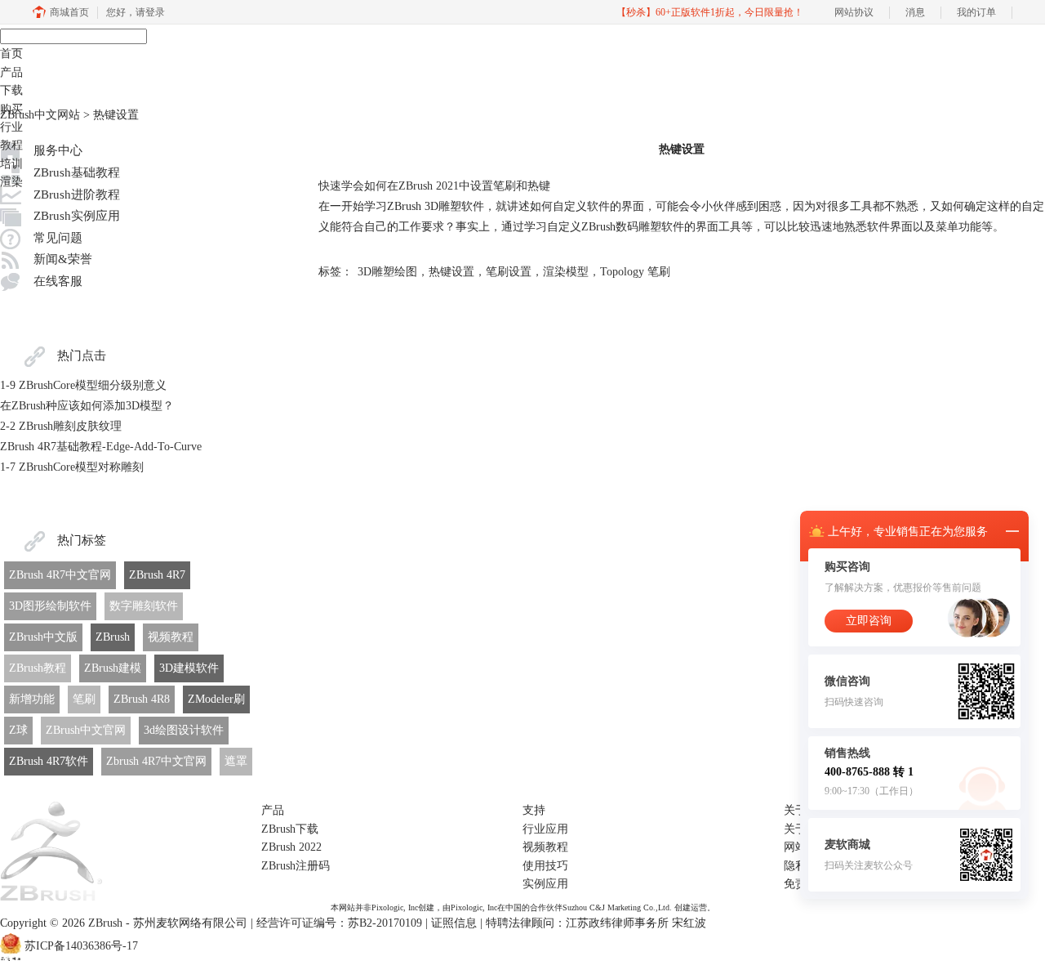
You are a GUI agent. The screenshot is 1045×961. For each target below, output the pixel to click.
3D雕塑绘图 (387, 272)
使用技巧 (545, 866)
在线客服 (57, 281)
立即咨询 (869, 621)
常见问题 (57, 237)
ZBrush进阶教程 (76, 194)
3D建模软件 (189, 668)
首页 (11, 53)
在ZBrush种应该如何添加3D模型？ (87, 406)
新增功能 (32, 699)
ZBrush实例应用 (76, 215)
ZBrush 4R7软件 (48, 761)
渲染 (11, 182)
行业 (11, 127)
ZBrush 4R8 (141, 699)
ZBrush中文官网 (86, 730)
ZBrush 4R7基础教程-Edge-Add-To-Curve (101, 446)
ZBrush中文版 (43, 637)
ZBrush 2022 (291, 847)
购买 (11, 109)
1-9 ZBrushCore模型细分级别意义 (83, 385)
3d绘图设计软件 (184, 730)
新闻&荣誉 (62, 259)
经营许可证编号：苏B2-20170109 (339, 923)
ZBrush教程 (37, 668)
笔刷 (84, 699)
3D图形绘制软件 (50, 606)
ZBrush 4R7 (157, 575)
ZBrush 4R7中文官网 (60, 575)
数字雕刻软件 (143, 606)
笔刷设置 (508, 272)
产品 (11, 72)
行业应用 (545, 829)
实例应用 (545, 884)
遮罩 (236, 761)
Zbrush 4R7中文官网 (156, 761)
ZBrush (113, 637)
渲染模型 (566, 272)
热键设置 (451, 272)
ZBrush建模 (112, 668)
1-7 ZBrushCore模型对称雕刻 (72, 467)
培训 (11, 164)
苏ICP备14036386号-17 (81, 946)
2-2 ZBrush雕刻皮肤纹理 (61, 426)
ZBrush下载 (289, 829)
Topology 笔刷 (635, 272)
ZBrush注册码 (295, 866)
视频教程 (170, 637)
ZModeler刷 (216, 699)
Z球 (18, 730)
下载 (11, 90)
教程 (11, 145)
